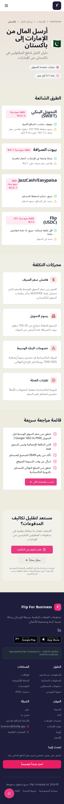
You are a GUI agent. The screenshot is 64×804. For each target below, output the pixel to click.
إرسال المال (26, 21)
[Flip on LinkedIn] (59, 630)
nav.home (55, 21)
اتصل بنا (25, 715)
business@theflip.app (13, 726)
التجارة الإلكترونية (20, 680)
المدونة (57, 709)
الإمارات (41, 21)
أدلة (59, 715)
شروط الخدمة (29, 791)
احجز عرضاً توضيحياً (32, 764)
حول (27, 709)
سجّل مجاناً (35, 560)
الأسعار (57, 737)
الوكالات (25, 674)
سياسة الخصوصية (48, 791)
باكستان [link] (12, 21)
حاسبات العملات (52, 720)
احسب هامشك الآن (43, 481)
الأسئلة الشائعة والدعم (17, 720)
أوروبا (58, 732)
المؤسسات (23, 686)
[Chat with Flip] (9, 793)
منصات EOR (22, 691)
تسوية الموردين (53, 691)
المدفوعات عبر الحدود (50, 674)
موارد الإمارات (54, 726)
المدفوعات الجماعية (51, 680)
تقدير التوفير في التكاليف (29, 549)
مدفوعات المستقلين (50, 686)
